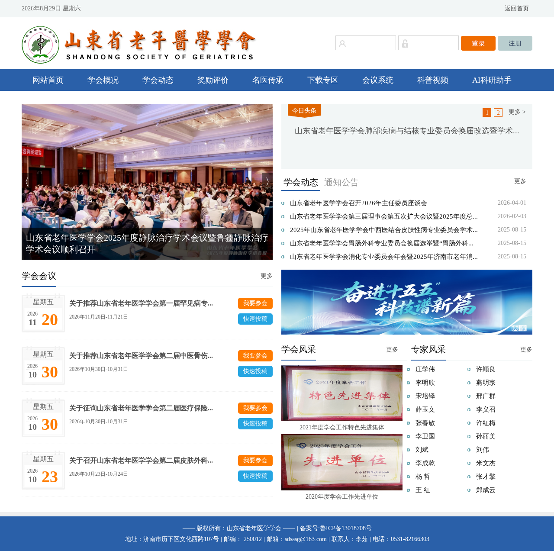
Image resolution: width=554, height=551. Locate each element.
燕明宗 (486, 382)
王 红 (423, 490)
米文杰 (486, 463)
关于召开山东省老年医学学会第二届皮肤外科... (141, 460)
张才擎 (486, 476)
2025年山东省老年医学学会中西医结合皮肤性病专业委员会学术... (384, 229)
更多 (520, 181)
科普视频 (432, 80)
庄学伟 (425, 369)
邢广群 (486, 396)
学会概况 (103, 80)
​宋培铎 (425, 396)
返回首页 (517, 8)
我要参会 (255, 303)
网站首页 (48, 80)
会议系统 (377, 80)
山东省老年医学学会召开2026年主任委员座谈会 (358, 203)
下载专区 (322, 80)
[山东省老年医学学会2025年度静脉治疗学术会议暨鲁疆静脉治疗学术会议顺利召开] (147, 181)
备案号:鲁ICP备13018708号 (336, 528)
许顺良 (486, 369)
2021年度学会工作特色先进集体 (342, 427)
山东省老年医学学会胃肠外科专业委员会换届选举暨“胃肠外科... (381, 243)
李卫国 (425, 436)
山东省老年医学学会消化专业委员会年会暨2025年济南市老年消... (384, 256)
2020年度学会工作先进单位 (342, 496)
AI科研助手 (492, 80)
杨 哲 (423, 476)
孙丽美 (486, 436)
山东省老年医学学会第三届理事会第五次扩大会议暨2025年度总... (384, 216)
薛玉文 (425, 409)
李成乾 (425, 463)
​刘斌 (422, 449)
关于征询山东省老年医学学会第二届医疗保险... (141, 408)
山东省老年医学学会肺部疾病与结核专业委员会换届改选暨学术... (407, 130)
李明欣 (425, 382)
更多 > (517, 112)
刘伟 (482, 449)
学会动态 (158, 80)
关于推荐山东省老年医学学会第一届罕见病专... (141, 303)
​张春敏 (425, 422)
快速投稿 (255, 319)
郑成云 (486, 490)
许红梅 (486, 422)
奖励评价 (213, 80)
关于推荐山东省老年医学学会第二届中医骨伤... (141, 355)
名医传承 (267, 80)
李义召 (486, 409)
